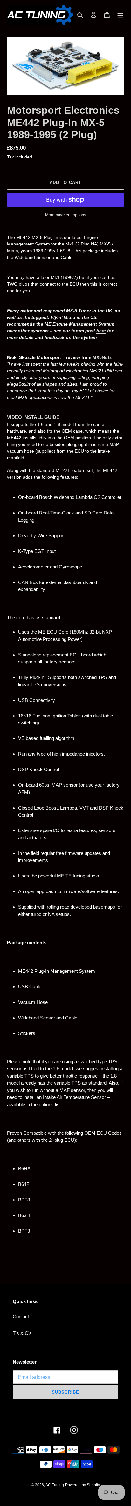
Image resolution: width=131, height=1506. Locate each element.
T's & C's (22, 1333)
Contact (21, 1316)
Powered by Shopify (82, 1485)
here (101, 330)
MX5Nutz (102, 357)
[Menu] (120, 15)
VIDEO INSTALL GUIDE (33, 417)
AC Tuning (54, 1485)
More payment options (65, 214)
